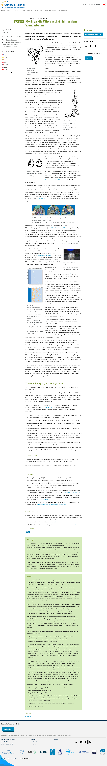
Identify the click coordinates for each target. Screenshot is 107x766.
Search (98, 5)
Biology (8, 40)
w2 (70, 274)
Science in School (29, 18)
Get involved (52, 11)
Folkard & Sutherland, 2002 (58, 228)
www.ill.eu (75, 525)
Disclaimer (33, 744)
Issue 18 (44, 18)
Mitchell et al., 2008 (47, 407)
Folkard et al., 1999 (41, 199)
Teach (36, 11)
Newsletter (91, 5)
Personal (10, 45)
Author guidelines (62, 11)
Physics (16, 45)
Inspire (23, 11)
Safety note (34, 742)
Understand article (19, 21)
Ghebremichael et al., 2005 (52, 180)
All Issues (17, 11)
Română (6, 65)
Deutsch (6, 57)
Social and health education (9, 47)
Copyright (33, 740)
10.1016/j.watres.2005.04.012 (71, 492)
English (5, 55)
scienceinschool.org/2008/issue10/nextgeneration (51, 505)
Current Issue (10, 11)
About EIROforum (6, 742)
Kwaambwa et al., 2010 (44, 255)
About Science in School (8, 740)
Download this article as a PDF (93, 34)
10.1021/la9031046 (42, 500)
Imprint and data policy (7, 744)
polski (5, 62)
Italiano (5, 60)
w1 (52, 59)
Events (41, 11)
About (46, 11)
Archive (56, 740)
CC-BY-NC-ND (29, 716)
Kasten (39, 201)
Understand (30, 11)
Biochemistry (12, 43)
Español (6, 70)
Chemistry (14, 40)
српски (5, 67)
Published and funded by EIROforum (10, 759)
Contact (84, 5)
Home (3, 11)
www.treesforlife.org (53, 522)
